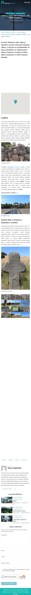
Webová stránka (5, 563)
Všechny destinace (11, 32)
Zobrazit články (7, 489)
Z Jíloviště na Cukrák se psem (20, 520)
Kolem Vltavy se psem (19, 511)
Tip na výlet (24, 460)
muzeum (4, 460)
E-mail (3, 556)
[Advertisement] (15, 75)
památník (10, 460)
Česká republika (21, 32)
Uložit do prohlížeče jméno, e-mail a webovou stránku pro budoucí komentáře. (16, 570)
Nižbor (15, 501)
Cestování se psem (17, 497)
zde (17, 193)
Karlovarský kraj (10, 13)
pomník (17, 460)
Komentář (4, 535)
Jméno (3, 550)
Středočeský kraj (20, 13)
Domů (3, 32)
